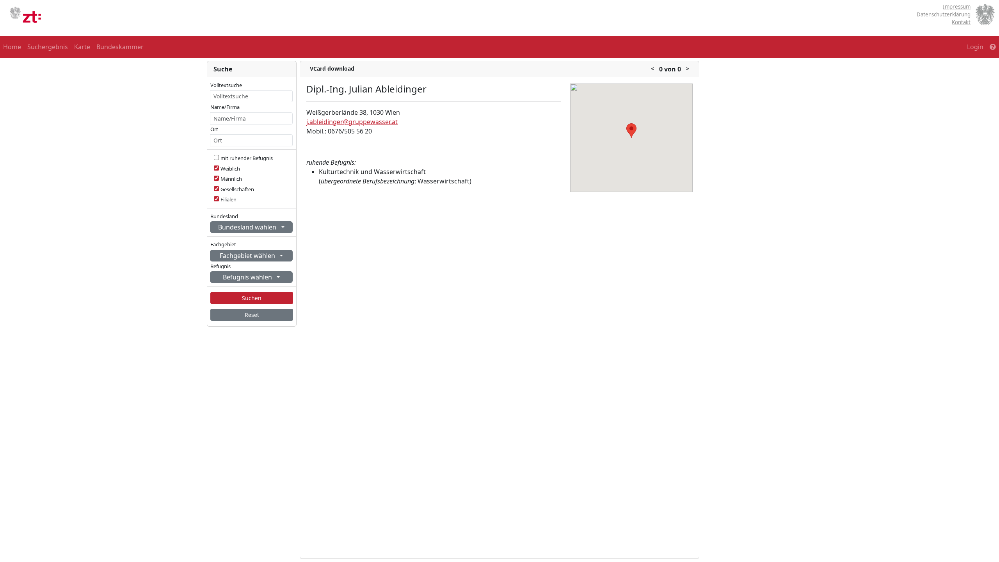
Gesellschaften (237, 189)
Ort (214, 129)
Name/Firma (225, 106)
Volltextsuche (226, 85)
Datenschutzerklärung (944, 14)
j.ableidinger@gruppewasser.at (352, 121)
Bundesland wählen (248, 227)
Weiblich (230, 168)
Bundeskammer (120, 47)
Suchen (251, 298)
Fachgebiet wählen (248, 255)
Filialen (228, 199)
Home (12, 47)
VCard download (332, 68)
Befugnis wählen (248, 277)
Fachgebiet (223, 244)
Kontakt (961, 22)
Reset (252, 314)
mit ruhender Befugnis (246, 158)
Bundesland (224, 216)
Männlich (231, 178)
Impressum (957, 6)
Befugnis (220, 266)
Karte (82, 47)
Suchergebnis (47, 47)
